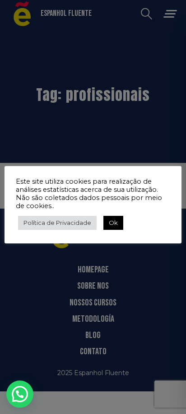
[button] (19, 394)
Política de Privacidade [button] (57, 222)
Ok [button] (113, 222)
